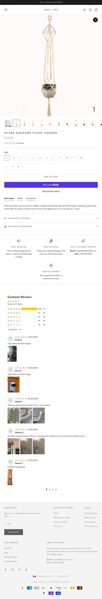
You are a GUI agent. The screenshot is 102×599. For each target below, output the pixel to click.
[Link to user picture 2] (26, 415)
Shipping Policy (91, 513)
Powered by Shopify (61, 582)
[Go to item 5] (42, 123)
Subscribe (13, 532)
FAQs (56, 513)
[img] (21, 337)
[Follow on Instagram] (12, 569)
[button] (10, 143)
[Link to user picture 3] (39, 415)
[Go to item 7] (59, 123)
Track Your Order (60, 522)
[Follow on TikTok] (26, 569)
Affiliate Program (11, 557)
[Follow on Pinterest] (19, 569)
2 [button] (49, 489)
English (62, 576)
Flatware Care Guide (62, 517)
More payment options (51, 191)
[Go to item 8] (67, 123)
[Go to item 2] (16, 123)
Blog (6, 552)
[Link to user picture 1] (12, 354)
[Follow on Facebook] (5, 569)
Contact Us (58, 526)
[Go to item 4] (33, 123)
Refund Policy (90, 517)
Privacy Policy (90, 522)
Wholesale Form (10, 561)
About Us (7, 548)
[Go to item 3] (25, 123)
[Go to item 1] (8, 123)
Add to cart (51, 177)
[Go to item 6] (50, 123)
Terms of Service (91, 526)
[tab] (9, 199)
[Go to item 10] (84, 123)
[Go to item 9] (76, 123)
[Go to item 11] (93, 123)
